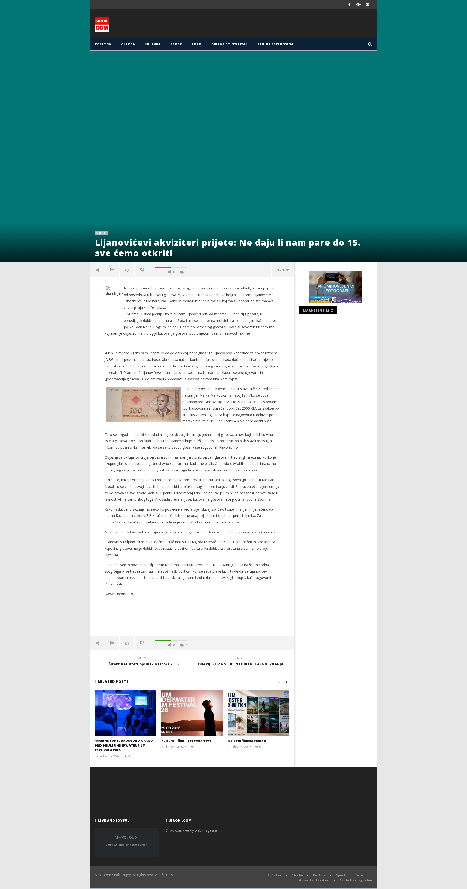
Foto (197, 44)
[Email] (367, 4)
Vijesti (101, 233)
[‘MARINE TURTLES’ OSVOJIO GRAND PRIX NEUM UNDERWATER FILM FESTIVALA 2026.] (125, 713)
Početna (103, 44)
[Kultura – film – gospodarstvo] (192, 713)
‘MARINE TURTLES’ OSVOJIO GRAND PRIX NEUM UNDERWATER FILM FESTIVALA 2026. (124, 745)
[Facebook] (349, 4)
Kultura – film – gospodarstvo (186, 740)
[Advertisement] (281, 25)
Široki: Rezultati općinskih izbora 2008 (143, 662)
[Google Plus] (358, 4)
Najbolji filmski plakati (247, 740)
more (281, 270)
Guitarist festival (229, 44)
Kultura (153, 44)
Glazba (128, 44)
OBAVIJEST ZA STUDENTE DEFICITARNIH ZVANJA (240, 662)
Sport (176, 44)
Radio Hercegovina (275, 44)
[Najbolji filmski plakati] (258, 713)
